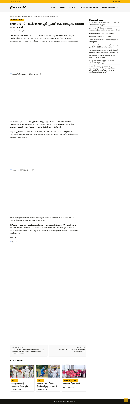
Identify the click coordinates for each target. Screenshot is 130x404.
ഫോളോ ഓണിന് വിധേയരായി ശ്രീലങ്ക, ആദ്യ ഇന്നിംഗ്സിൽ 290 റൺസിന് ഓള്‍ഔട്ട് (103, 46)
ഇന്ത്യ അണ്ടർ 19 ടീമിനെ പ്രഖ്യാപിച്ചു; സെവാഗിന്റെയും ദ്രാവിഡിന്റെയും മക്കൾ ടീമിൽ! (47, 385)
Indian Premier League (89, 7)
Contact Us (116, 1)
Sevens (21, 20)
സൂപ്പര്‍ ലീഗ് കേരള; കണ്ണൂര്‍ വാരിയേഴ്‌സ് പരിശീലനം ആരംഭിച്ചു (101, 62)
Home (53, 7)
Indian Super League (110, 7)
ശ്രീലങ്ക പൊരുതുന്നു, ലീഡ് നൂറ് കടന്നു (101, 36)
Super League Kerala (70, 380)
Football (73, 7)
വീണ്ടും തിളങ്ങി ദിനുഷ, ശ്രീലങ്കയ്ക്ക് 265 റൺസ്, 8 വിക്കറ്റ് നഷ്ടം (102, 57)
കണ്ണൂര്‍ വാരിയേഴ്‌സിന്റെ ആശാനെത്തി (71, 384)
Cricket (62, 7)
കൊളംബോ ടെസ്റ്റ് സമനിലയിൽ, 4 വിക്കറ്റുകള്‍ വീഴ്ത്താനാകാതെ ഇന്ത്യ (21, 385)
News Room (13, 31)
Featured (17, 16)
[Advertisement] (44, 57)
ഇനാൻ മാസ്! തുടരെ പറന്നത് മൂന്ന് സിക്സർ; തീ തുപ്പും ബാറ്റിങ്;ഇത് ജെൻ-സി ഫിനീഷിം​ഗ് (103, 51)
